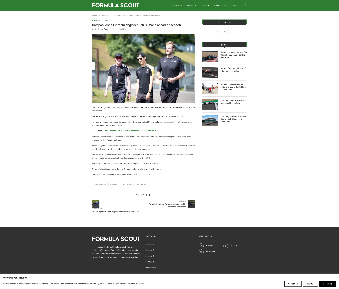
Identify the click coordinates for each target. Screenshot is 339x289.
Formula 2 (177, 5)
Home (94, 15)
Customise (293, 284)
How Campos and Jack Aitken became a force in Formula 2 (130, 131)
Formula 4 (204, 5)
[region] (169, 281)
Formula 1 (150, 245)
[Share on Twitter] (144, 195)
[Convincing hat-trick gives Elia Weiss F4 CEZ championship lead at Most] (210, 56)
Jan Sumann (141, 184)
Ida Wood (104, 29)
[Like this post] (138, 195)
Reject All (310, 284)
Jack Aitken (127, 184)
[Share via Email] (149, 195)
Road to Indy (219, 5)
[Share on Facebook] (141, 195)
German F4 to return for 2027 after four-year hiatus (233, 69)
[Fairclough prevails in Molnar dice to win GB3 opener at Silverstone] (210, 120)
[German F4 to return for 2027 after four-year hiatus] (210, 72)
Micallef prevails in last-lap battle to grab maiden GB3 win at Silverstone (233, 87)
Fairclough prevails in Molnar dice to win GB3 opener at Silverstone (233, 119)
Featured (105, 15)
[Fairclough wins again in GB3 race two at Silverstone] (210, 104)
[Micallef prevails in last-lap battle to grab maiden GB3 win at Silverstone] (210, 88)
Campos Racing (100, 184)
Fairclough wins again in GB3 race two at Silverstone (233, 101)
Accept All (327, 284)
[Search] (245, 5)
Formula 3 (190, 5)
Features (234, 5)
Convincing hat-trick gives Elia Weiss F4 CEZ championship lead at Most (233, 54)
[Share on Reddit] (147, 195)
